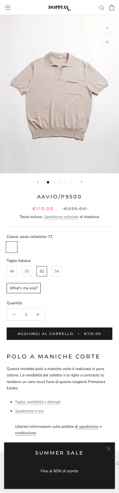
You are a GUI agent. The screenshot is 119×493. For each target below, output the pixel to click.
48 (12, 271)
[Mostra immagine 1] (48, 182)
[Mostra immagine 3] (59, 182)
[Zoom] (107, 28)
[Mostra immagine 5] (71, 182)
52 (42, 271)
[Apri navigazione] (8, 7)
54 (57, 271)
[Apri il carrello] (111, 7)
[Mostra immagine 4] (65, 182)
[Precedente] (37, 182)
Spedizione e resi (29, 411)
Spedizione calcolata (61, 216)
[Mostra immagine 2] (54, 182)
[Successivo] (81, 182)
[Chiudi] (109, 449)
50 (27, 271)
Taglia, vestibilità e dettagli (37, 402)
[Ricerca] (101, 7)
